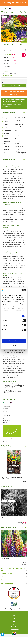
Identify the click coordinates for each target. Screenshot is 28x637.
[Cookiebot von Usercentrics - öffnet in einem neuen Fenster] (20, 290)
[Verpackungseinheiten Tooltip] (25, 50)
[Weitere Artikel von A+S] (7, 403)
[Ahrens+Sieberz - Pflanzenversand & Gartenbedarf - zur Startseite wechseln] (6, 8)
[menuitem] (4, 12)
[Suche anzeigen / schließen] (11, 12)
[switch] (24, 320)
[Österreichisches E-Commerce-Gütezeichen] (14, 604)
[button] (2, 634)
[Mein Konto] (20, 12)
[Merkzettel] (16, 12)
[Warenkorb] (24, 12)
